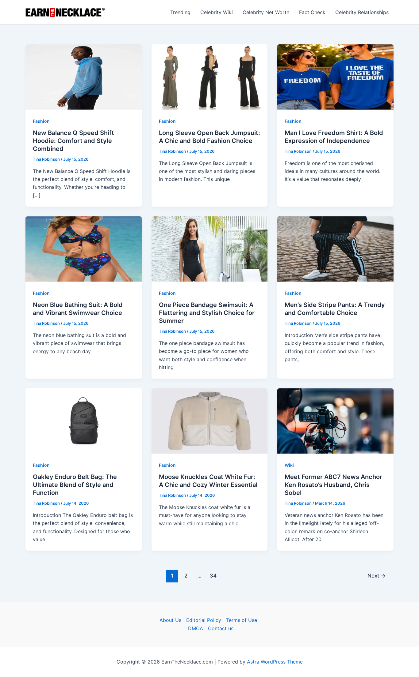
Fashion (41, 121)
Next (376, 575)
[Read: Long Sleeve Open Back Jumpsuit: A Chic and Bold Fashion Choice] (210, 76)
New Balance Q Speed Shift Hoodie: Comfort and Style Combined (73, 140)
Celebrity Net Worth (266, 12)
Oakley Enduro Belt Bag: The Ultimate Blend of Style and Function (75, 484)
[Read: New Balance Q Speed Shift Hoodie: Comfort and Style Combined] (83, 76)
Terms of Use (241, 620)
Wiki (289, 465)
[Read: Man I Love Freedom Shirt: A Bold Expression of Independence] (335, 76)
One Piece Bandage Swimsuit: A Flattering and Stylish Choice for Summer (207, 312)
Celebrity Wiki (216, 12)
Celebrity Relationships (362, 12)
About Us (170, 620)
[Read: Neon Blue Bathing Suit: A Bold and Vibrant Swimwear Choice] (83, 248)
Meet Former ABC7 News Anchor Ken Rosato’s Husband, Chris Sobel (333, 484)
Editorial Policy (203, 620)
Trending (180, 12)
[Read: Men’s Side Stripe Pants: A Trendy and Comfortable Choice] (335, 248)
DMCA (195, 628)
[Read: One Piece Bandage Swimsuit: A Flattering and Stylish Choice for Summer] (210, 248)
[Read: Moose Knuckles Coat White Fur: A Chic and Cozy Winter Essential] (210, 420)
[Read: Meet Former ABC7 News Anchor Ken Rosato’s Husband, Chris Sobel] (335, 420)
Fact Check (312, 12)
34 (213, 575)
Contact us (220, 628)
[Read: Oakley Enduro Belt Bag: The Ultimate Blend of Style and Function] (83, 420)
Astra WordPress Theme (275, 662)
